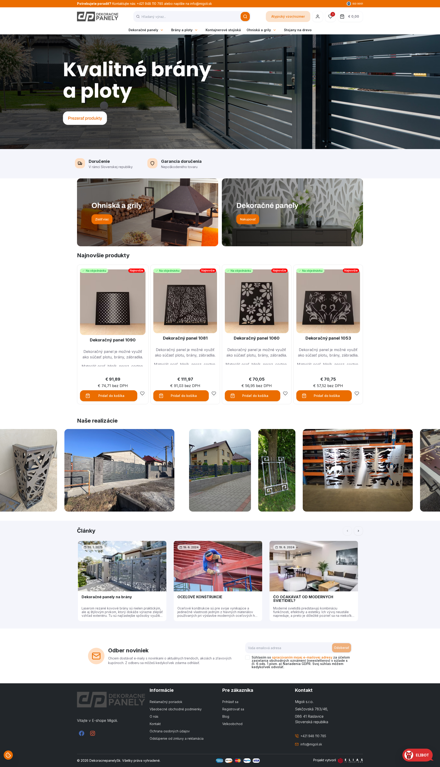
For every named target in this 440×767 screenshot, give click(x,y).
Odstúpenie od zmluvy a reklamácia (177, 738)
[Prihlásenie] (317, 16)
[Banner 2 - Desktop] (292, 212)
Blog (225, 716)
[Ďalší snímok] (358, 530)
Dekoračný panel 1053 (328, 338)
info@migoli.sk (311, 744)
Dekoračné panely (143, 30)
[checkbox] (247, 657)
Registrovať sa (233, 709)
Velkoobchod (232, 724)
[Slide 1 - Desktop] (220, 91)
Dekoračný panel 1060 (257, 338)
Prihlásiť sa (230, 702)
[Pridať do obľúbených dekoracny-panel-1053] (357, 393)
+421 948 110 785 (313, 736)
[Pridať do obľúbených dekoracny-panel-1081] (214, 393)
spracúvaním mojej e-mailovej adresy (302, 657)
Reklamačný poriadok (166, 702)
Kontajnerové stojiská (223, 30)
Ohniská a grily (259, 30)
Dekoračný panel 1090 (113, 340)
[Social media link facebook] (81, 733)
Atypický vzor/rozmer (288, 16)
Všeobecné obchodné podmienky (176, 709)
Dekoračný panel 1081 (185, 338)
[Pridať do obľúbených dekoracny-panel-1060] (285, 393)
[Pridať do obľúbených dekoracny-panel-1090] (142, 393)
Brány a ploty (181, 30)
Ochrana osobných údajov (170, 731)
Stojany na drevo (298, 30)
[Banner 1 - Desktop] (147, 212)
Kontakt (155, 724)
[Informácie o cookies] (8, 755)
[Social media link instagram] (92, 733)
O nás (154, 716)
